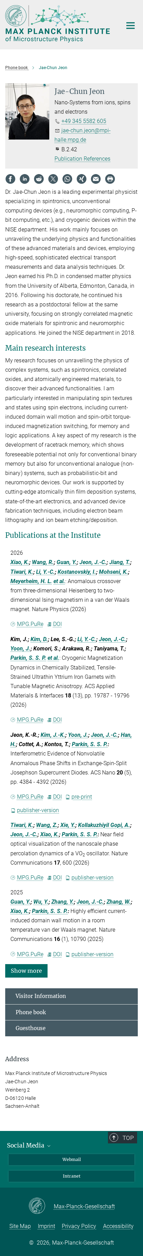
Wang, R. (43, 562)
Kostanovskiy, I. (77, 572)
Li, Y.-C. (45, 572)
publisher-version (38, 810)
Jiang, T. (119, 562)
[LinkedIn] (24, 179)
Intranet (72, 1176)
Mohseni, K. (113, 572)
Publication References (82, 158)
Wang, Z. (47, 825)
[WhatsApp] (67, 179)
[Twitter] (53, 179)
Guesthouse (30, 1028)
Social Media (26, 1145)
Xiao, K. (19, 562)
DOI (57, 624)
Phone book (31, 1012)
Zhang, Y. (62, 901)
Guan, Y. (67, 562)
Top (128, 1137)
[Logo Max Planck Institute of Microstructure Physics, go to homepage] (58, 23)
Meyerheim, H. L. (31, 581)
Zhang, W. (119, 901)
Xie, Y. (67, 825)
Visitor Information (41, 996)
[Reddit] (39, 179)
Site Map (20, 1226)
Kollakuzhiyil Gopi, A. (104, 825)
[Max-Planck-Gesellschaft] (41, 1206)
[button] (26, 970)
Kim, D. (39, 639)
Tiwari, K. (21, 572)
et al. (59, 581)
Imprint (46, 1226)
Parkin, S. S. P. (28, 658)
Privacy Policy (79, 1226)
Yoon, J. (20, 648)
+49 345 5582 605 (83, 121)
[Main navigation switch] (130, 25)
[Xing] (81, 179)
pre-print (82, 796)
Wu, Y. (41, 901)
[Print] (110, 179)
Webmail (71, 1159)
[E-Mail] (96, 179)
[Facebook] (10, 179)
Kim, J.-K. (53, 735)
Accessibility (118, 1226)
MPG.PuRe (30, 624)
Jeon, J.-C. (93, 562)
